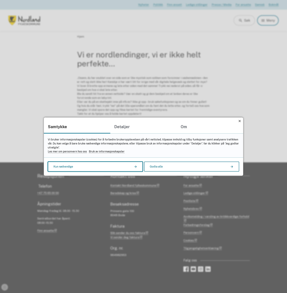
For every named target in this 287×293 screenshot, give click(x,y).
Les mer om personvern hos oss (67, 151)
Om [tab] (184, 126)
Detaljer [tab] (122, 126)
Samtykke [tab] (57, 126)
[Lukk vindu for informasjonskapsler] (240, 121)
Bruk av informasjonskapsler (107, 151)
